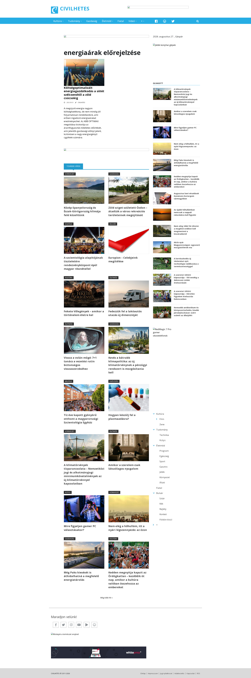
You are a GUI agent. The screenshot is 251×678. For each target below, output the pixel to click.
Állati (162, 482)
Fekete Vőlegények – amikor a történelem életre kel (84, 313)
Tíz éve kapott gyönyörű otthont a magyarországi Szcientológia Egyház (81, 418)
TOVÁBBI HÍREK (75, 166)
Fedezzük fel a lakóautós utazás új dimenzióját (125, 313)
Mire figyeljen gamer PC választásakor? (80, 528)
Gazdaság (91, 21)
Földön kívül (165, 519)
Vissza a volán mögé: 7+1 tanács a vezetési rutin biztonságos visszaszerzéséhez (80, 363)
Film (161, 419)
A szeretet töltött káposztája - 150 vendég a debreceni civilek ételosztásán (186, 279)
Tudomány (74, 21)
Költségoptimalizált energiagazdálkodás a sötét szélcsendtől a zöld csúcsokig (84, 93)
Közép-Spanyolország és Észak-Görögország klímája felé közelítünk (82, 211)
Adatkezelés (179, 673)
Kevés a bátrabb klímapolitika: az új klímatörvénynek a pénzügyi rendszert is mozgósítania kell (127, 365)
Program (164, 450)
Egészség (114, 381)
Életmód (106, 21)
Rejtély (162, 508)
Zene (161, 424)
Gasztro (163, 466)
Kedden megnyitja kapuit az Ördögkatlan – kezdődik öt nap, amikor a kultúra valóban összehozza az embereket (127, 580)
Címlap (143, 673)
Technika (164, 434)
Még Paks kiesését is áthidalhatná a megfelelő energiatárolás (81, 576)
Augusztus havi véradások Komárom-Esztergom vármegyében (186, 196)
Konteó (163, 514)
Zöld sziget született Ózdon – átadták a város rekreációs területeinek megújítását (127, 211)
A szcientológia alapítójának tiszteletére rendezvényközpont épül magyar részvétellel (83, 263)
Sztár (162, 498)
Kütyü (67, 492)
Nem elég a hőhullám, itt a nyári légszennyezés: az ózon (127, 528)
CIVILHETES (74, 8)
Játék (162, 471)
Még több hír (106, 597)
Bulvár (113, 224)
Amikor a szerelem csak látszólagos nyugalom (124, 466)
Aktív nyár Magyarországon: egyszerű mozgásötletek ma (187, 245)
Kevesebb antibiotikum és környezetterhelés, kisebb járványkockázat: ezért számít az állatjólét (186, 311)
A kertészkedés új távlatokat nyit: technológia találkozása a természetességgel (186, 262)
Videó (132, 21)
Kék (161, 503)
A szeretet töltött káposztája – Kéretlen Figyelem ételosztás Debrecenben (184, 295)
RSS (198, 673)
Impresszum (153, 673)
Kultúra (57, 21)
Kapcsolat (191, 673)
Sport (162, 461)
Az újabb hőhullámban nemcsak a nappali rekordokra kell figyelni (185, 212)
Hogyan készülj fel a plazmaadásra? (122, 416)
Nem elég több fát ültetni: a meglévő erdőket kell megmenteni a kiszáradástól (186, 230)
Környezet (69, 174)
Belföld (68, 381)
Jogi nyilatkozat (166, 673)
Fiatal (121, 21)
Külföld (68, 224)
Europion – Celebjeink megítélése (123, 259)
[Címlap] (54, 10)
